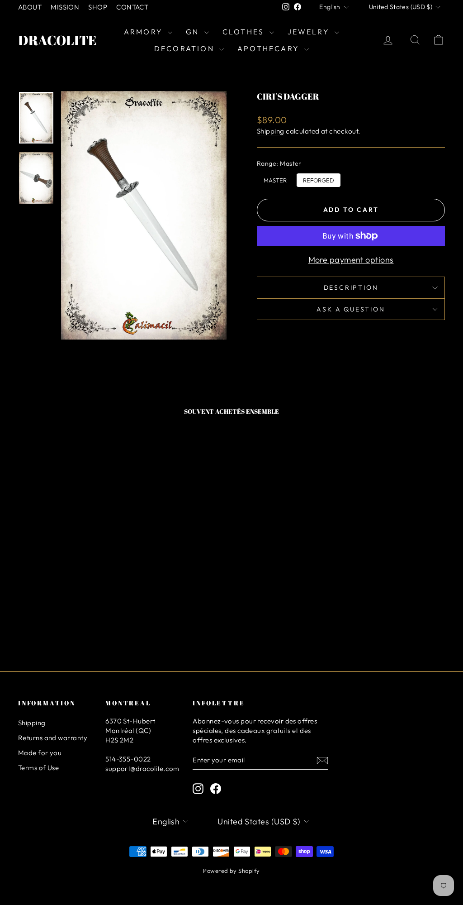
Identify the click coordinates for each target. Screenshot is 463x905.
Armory (144, 31)
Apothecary (269, 48)
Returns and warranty (52, 737)
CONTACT (132, 7)
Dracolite (57, 40)
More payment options (351, 259)
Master (275, 178)
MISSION (65, 7)
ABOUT (30, 7)
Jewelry (310, 31)
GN (194, 31)
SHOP (97, 7)
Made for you (39, 752)
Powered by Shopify (231, 870)
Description (351, 287)
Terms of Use (38, 767)
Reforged (318, 178)
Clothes (244, 31)
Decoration (185, 48)
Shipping (270, 131)
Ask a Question (351, 309)
